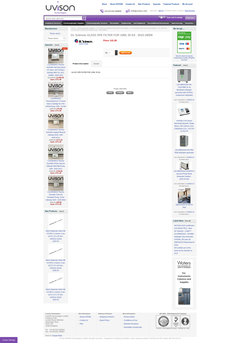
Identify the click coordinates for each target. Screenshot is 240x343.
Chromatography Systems (97, 23)
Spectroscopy (177, 23)
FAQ (81, 324)
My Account (187, 4)
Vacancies (189, 23)
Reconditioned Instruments (158, 23)
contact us (190, 100)
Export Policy (104, 320)
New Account (190, 11)
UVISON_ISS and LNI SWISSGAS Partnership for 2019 (184, 242)
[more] (56, 45)
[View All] (188, 221)
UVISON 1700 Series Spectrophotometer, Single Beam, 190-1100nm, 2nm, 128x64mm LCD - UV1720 (184, 125)
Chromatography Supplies (73, 23)
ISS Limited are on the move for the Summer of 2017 (183, 250)
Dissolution (114, 23)
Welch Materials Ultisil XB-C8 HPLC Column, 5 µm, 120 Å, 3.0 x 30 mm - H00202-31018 (56, 235)
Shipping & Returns (107, 317)
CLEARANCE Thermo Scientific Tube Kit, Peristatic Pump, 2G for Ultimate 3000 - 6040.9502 (56, 196)
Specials (156, 4)
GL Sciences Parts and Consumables (143, 28)
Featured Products (171, 4)
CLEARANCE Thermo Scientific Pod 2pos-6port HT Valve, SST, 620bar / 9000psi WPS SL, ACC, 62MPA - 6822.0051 (55, 70)
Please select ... (56, 34)
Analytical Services (53, 23)
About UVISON (116, 4)
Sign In (161, 11)
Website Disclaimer (131, 324)
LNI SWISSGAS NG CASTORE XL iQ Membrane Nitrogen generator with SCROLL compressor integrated (184, 90)
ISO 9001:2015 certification (184, 226)
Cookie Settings (8, 340)
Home (104, 4)
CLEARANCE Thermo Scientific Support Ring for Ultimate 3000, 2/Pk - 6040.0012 (56, 134)
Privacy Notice (129, 317)
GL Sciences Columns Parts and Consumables (113, 28)
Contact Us (130, 4)
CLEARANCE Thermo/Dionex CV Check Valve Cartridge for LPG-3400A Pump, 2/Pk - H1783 (56, 102)
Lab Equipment (139, 23)
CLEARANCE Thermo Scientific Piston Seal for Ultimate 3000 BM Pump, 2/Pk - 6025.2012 (55, 165)
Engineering (126, 23)
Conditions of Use (130, 320)
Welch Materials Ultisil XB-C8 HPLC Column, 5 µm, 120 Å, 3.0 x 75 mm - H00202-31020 (56, 293)
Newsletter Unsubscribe (133, 327)
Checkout (189, 18)
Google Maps (57, 336)
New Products (144, 4)
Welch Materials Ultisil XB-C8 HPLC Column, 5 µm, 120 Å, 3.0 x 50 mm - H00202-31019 (56, 264)
